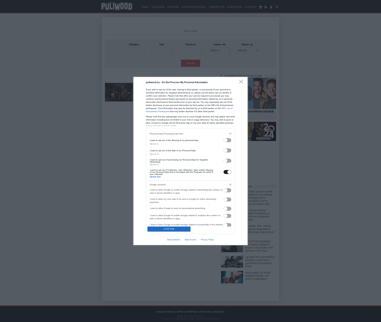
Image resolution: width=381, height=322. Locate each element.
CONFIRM (169, 229)
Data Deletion (173, 239)
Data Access (190, 239)
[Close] (242, 82)
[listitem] (190, 133)
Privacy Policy (207, 239)
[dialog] (190, 161)
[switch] (227, 140)
